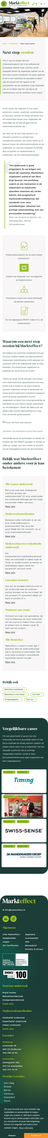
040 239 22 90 (10, 1053)
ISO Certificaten (10, 945)
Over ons (29, 699)
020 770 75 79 (10, 1069)
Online (12, 1025)
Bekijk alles (8, 1003)
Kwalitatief (14, 1017)
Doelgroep (13, 1000)
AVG (27, 942)
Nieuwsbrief (31, 945)
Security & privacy (34, 949)
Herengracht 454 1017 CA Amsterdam (12, 1062)
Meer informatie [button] (26, 1128)
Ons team (36, 694)
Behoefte (13, 996)
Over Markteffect (11, 934)
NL (41, 4)
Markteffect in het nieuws (14, 694)
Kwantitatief (14, 1021)
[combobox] (43, 3)
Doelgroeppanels (11, 699)
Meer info (10, 506)
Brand (9, 992)
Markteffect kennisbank (13, 689)
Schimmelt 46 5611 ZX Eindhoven (12, 1045)
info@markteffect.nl (15, 910)
